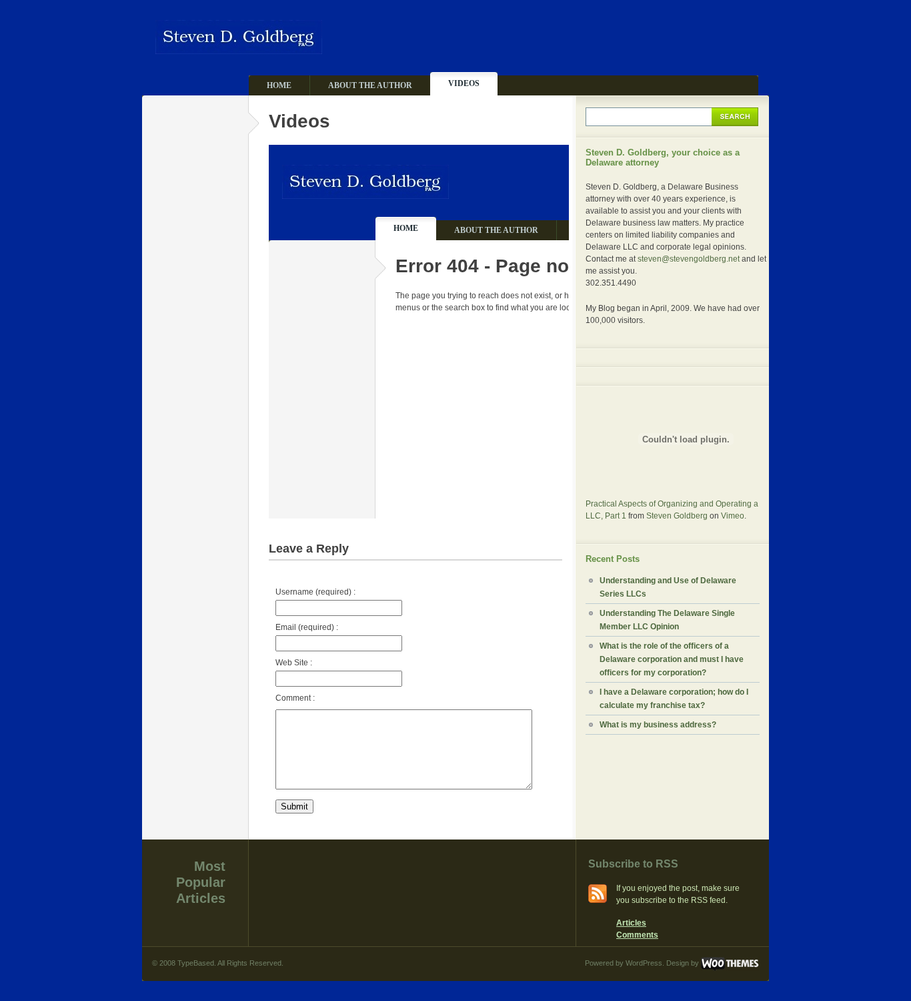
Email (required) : (306, 627)
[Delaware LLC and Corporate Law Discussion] (238, 48)
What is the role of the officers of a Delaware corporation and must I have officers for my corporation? (672, 659)
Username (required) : (315, 592)
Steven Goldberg (677, 516)
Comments (637, 935)
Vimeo (732, 516)
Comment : (295, 698)
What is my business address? (658, 724)
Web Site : (293, 662)
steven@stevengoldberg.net (689, 259)
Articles (631, 923)
